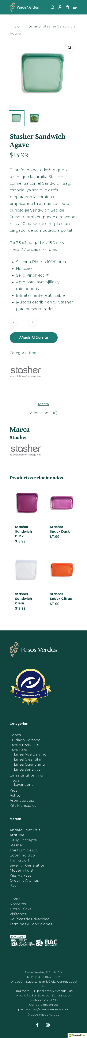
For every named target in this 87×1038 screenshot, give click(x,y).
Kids (13, 790)
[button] (69, 47)
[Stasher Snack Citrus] (62, 570)
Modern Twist (22, 870)
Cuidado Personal (25, 740)
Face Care (18, 750)
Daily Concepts (23, 840)
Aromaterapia (22, 800)
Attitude (17, 835)
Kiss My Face (20, 875)
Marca (43, 404)
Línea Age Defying (30, 754)
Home (31, 26)
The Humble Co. (24, 850)
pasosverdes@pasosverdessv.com (43, 1009)
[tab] (43, 404)
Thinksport (19, 860)
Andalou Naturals (25, 830)
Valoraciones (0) (43, 413)
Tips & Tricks (20, 909)
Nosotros (18, 904)
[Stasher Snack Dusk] (62, 502)
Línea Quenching (29, 764)
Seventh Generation (27, 865)
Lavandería (24, 784)
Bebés (15, 735)
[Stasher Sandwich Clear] (27, 570)
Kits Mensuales (23, 805)
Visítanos (18, 914)
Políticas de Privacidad (30, 919)
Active (15, 795)
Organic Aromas (24, 880)
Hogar (15, 780)
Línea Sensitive (27, 769)
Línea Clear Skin (28, 759)
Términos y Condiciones (31, 924)
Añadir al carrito (33, 337)
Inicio (15, 26)
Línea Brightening (26, 775)
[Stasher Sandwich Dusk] (27, 502)
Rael (14, 885)
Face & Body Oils (24, 745)
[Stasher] (25, 372)
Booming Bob (22, 855)
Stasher (16, 845)
